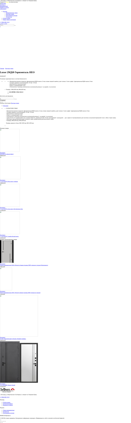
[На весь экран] (3, 421)
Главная (2, 68)
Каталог (5, 11)
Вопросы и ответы (8, 405)
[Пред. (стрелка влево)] (0, 422)
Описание (5, 105)
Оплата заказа (6, 18)
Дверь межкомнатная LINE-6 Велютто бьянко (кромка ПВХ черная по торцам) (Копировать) (24, 265)
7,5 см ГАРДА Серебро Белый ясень (9, 236)
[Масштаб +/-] (5, 421)
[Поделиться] (2, 421)
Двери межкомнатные (8, 410)
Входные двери (10, 14)
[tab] (67, 105)
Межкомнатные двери (12, 12)
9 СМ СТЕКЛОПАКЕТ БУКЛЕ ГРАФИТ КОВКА (13, 338)
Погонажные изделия (11, 15)
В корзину (3, 100)
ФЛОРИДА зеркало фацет (7, 154)
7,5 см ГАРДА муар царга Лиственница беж (11, 209)
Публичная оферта (8, 403)
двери (7, 2)
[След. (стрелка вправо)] (2, 422)
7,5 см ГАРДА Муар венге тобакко (9, 181)
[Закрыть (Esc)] (0, 421)
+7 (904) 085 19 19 (4, 23)
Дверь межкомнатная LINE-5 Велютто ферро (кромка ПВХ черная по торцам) (20, 292)
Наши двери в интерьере (9, 19)
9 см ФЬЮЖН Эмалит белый (7, 385)
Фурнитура (9, 17)
